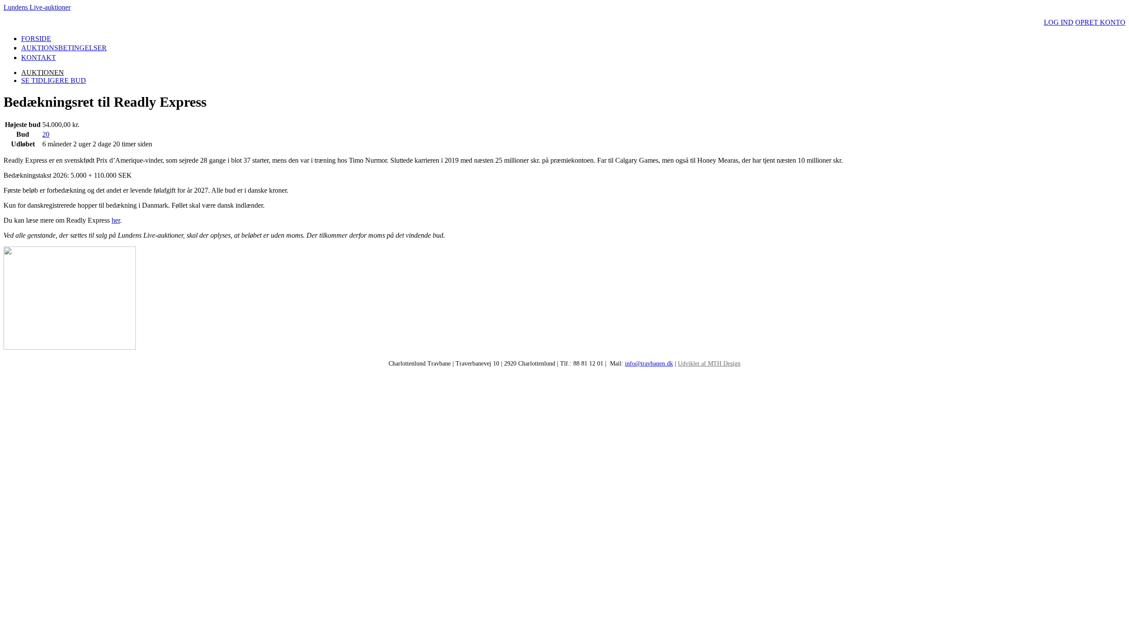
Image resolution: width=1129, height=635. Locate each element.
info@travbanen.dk (649, 363)
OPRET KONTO (1100, 22)
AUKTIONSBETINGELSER (64, 48)
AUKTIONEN (42, 72)
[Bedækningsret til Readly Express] (70, 347)
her (116, 220)
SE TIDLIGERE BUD (53, 80)
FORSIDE (36, 38)
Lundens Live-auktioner (37, 7)
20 (45, 134)
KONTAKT (38, 57)
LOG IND (1058, 22)
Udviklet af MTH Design (709, 363)
